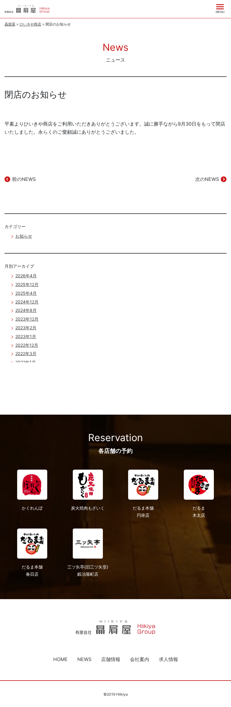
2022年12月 (26, 345)
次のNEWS (207, 179)
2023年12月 (26, 319)
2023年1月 (25, 336)
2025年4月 (26, 293)
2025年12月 (26, 284)
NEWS (84, 659)
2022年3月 (25, 353)
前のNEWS (24, 179)
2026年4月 (26, 275)
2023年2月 (25, 327)
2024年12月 (26, 301)
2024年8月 (26, 310)
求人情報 (168, 659)
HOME (60, 659)
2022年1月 (25, 362)
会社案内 (139, 659)
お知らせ (23, 236)
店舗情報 (110, 659)
